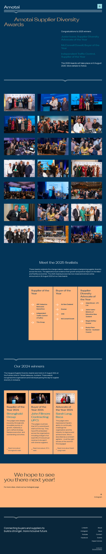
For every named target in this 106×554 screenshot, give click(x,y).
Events (99, 538)
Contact (99, 534)
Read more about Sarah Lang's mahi (65, 449)
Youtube (85, 534)
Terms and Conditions (97, 549)
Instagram (98, 497)
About (100, 528)
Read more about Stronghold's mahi (14, 449)
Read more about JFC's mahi (41, 449)
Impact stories (97, 541)
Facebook (84, 538)
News (100, 531)
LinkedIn (85, 528)
